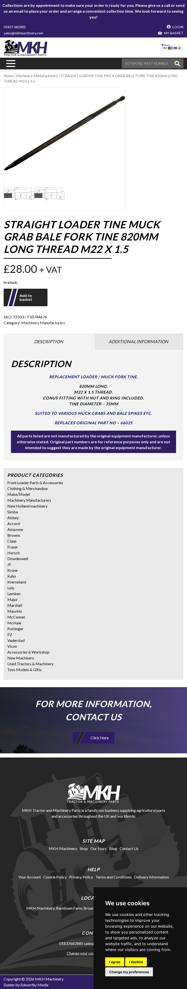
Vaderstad (16, 640)
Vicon (12, 646)
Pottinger (15, 628)
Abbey (13, 517)
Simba (12, 511)
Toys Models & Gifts (24, 669)
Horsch (13, 552)
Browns (13, 535)
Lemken (13, 593)
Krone (12, 570)
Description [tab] (48, 341)
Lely (10, 587)
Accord (13, 523)
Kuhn (11, 576)
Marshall (14, 605)
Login (177, 27)
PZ (9, 634)
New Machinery (20, 658)
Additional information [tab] (138, 341)
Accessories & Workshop (28, 652)
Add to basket (25, 297)
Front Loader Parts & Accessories (35, 482)
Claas (12, 541)
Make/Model (18, 494)
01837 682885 (15, 27)
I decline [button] (136, 962)
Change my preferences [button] (129, 972)
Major (12, 599)
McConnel (16, 617)
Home (8, 76)
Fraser (12, 547)
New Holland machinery (27, 506)
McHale (14, 622)
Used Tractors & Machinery (30, 663)
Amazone (15, 529)
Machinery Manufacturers (37, 76)
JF (9, 564)
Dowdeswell (17, 558)
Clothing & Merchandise (27, 488)
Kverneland (16, 582)
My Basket (173, 33)
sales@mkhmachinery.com (23, 33)
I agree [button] (114, 962)
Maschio (14, 611)
